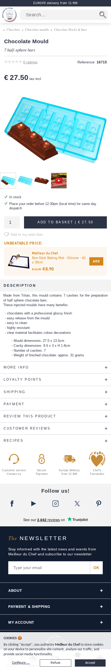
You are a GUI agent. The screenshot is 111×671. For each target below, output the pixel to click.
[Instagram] (55, 503)
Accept (90, 663)
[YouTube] (34, 503)
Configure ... (21, 663)
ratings (30, 62)
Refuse (55, 663)
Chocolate (13, 29)
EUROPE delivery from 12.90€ (55, 3)
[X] (77, 503)
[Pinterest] (99, 503)
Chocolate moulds (37, 29)
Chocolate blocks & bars (70, 29)
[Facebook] (12, 503)
